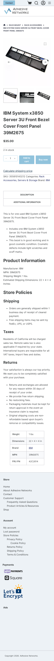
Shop (6, 509)
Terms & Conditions (17, 554)
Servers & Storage (27, 180)
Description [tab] (27, 194)
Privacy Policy (14, 539)
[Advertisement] (17, 629)
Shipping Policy (15, 550)
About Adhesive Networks (17, 490)
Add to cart (26, 159)
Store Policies (10, 535)
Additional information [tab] (27, 202)
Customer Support (13, 498)
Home (6, 486)
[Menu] (49, 3)
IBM (48, 180)
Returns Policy (14, 546)
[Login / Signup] (43, 3)
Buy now (43, 159)
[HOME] (4, 25)
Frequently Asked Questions (22, 501)
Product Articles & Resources (23, 505)
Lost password (11, 531)
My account (9, 527)
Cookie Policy (18, 543)
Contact (9, 3)
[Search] (36, 3)
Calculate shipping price (17, 170)
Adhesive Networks (29, 656)
